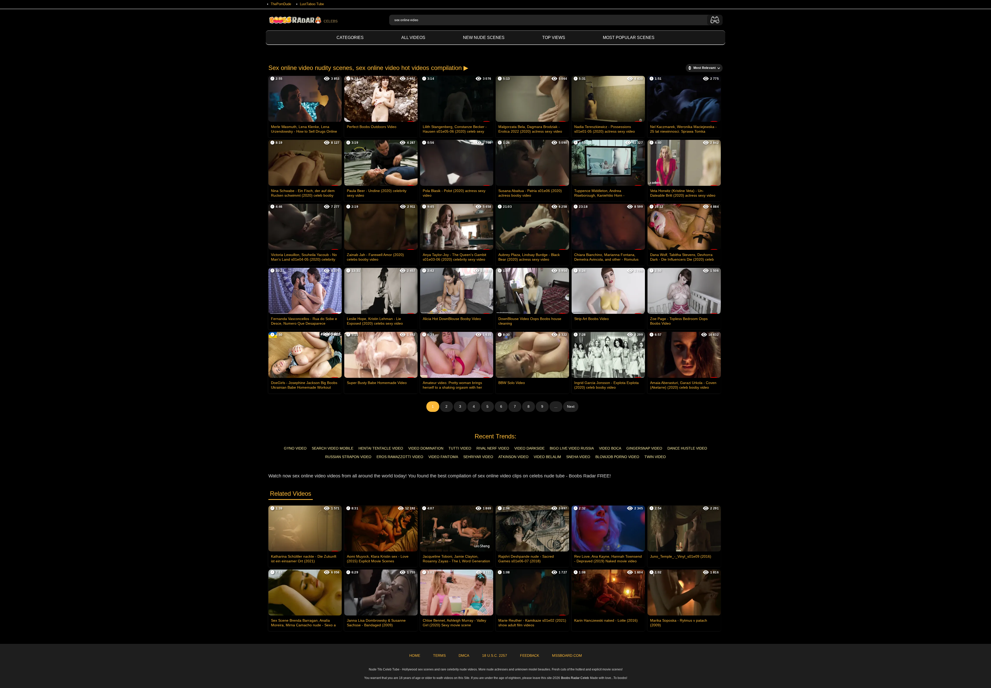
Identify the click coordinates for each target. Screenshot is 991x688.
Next (570, 406)
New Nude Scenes (484, 37)
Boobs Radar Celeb (575, 678)
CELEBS (331, 21)
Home (414, 655)
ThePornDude (281, 4)
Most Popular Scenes (628, 37)
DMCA (464, 655)
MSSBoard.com (567, 655)
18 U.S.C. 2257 (494, 655)
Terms (439, 655)
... (555, 406)
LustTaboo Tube (312, 4)
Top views (553, 37)
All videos (413, 37)
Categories (350, 37)
